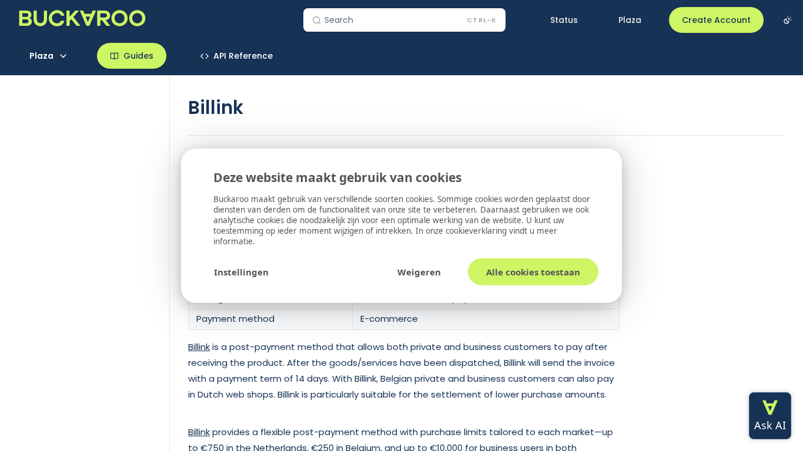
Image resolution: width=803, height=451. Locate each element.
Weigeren (419, 271)
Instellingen (241, 271)
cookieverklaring (477, 230)
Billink (199, 347)
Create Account (716, 20)
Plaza (629, 20)
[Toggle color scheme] (787, 20)
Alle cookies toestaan (533, 271)
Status (564, 20)
